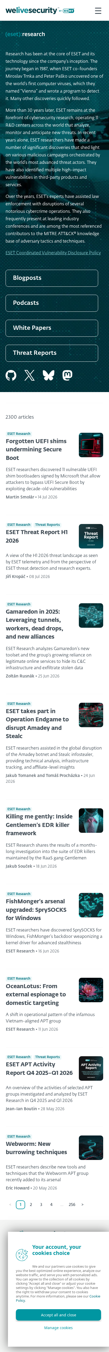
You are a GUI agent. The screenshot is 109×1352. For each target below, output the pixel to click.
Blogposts (27, 278)
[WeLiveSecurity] (40, 10)
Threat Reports (35, 353)
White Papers (32, 328)
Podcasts (26, 303)
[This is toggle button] (98, 10)
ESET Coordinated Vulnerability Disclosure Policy (53, 253)
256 (72, 1205)
